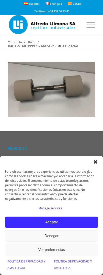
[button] (95, 161)
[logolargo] (43, 25)
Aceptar (51, 222)
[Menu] (88, 25)
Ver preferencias (51, 249)
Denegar (51, 236)
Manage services (50, 208)
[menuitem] (32, 3)
